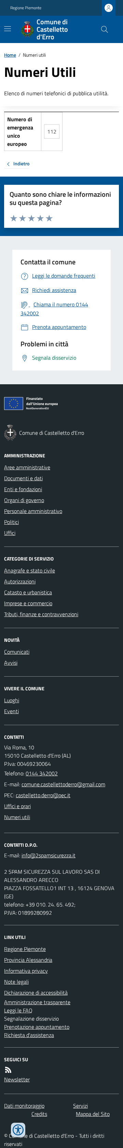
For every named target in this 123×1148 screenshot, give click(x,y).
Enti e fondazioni (23, 489)
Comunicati (16, 652)
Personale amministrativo (33, 511)
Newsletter (17, 1079)
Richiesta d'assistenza (29, 1035)
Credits (39, 1114)
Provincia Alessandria (28, 960)
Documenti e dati (23, 478)
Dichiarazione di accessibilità (36, 992)
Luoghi (11, 700)
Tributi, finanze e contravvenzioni (41, 614)
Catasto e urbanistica (28, 592)
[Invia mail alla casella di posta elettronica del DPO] (49, 855)
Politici (11, 522)
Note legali (16, 982)
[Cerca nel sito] (102, 29)
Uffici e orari (17, 806)
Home (10, 54)
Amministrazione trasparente (37, 1002)
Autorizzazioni (20, 581)
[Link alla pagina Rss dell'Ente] (8, 1070)
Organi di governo (24, 500)
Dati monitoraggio (24, 1106)
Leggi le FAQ (18, 1010)
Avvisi (10, 663)
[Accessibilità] (18, 1129)
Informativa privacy (26, 971)
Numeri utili (17, 817)
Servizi (80, 1106)
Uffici (9, 533)
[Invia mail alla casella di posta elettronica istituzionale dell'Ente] (63, 784)
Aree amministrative (27, 467)
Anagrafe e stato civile (29, 570)
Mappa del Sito (93, 1114)
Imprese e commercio (28, 603)
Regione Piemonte (25, 8)
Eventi (11, 711)
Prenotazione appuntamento (36, 1027)
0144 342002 (42, 773)
